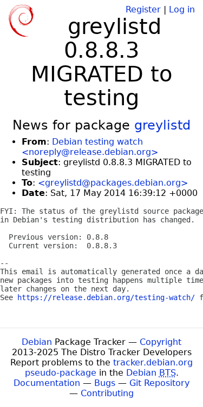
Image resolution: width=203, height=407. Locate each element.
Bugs (104, 383)
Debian (37, 342)
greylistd (162, 125)
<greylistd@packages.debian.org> (113, 183)
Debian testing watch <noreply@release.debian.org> (90, 147)
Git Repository (159, 383)
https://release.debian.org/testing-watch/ (106, 297)
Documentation (47, 383)
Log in (182, 9)
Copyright (160, 342)
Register (143, 9)
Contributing (107, 393)
